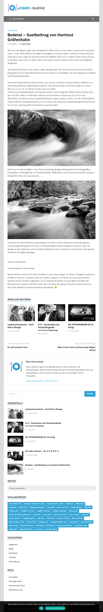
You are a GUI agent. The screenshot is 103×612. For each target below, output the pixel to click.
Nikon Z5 (31, 522)
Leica (36, 514)
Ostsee (73, 522)
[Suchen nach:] (51, 394)
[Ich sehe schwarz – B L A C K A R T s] (15, 451)
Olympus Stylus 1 (59, 522)
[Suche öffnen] (93, 19)
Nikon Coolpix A (16, 522)
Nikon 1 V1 (63, 518)
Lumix (85, 514)
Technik (12, 557)
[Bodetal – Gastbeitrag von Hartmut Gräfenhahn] (15, 465)
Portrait (40, 525)
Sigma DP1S (26, 529)
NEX (41, 518)
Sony (38, 529)
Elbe (87, 507)
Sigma (13, 529)
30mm (69, 504)
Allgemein (13, 544)
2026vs (80, 504)
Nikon (51, 518)
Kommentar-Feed (17, 585)
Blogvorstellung (37, 507)
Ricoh (50, 525)
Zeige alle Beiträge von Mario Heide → (42, 381)
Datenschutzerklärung (55, 608)
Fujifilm (13, 511)
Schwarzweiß (64, 525)
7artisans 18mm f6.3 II (34, 504)
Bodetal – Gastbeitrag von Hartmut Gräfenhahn (47, 465)
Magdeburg (29, 518)
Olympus (43, 522)
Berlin (23, 507)
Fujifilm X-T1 (27, 511)
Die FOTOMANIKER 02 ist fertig (40, 437)
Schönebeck (80, 525)
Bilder (11, 548)
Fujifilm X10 (43, 511)
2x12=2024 (15, 504)
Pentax (13, 525)
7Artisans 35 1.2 (55, 504)
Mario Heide (26, 44)
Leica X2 (74, 514)
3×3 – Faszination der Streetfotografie (49, 327)
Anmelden (13, 577)
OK (41, 608)
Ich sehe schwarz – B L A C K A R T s (42, 451)
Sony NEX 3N (51, 529)
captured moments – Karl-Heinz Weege (43, 409)
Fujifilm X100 (59, 511)
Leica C (47, 514)
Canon (50, 507)
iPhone (73, 511)
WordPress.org (15, 590)
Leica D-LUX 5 (59, 514)
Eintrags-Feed (15, 581)
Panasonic (86, 522)
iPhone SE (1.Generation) (19, 514)
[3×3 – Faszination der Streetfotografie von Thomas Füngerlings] (51, 313)
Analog (12, 507)
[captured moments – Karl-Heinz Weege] (21, 313)
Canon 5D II (62, 507)
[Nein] (100, 606)
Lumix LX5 (14, 518)
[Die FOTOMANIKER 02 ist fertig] (81, 313)
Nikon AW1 (77, 518)
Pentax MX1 (26, 525)
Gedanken (13, 553)
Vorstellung (13, 30)
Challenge (76, 507)
